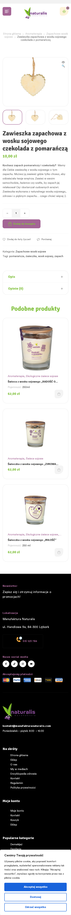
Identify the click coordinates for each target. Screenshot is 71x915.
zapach (58, 256)
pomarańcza (16, 256)
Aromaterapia (33, 34)
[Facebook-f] (6, 664)
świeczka (31, 256)
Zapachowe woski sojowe (31, 251)
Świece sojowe (34, 458)
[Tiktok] (14, 664)
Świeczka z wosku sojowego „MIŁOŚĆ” (32, 540)
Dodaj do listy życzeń (19, 239)
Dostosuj (35, 897)
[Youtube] (31, 664)
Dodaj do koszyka (24, 224)
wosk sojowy (45, 256)
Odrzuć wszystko (35, 907)
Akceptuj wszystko (35, 887)
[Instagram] (22, 664)
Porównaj (46, 239)
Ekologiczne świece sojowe (42, 376)
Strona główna (12, 34)
